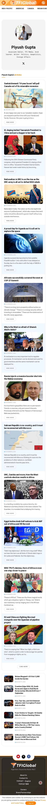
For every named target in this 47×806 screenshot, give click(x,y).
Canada (30, 8)
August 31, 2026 (20, 681)
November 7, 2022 (10, 353)
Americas (20, 8)
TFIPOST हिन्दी (23, 784)
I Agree (31, 803)
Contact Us (23, 778)
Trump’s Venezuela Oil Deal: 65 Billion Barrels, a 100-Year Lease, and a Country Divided (27, 725)
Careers (23, 789)
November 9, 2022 (10, 156)
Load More (23, 666)
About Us (23, 775)
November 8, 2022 (10, 255)
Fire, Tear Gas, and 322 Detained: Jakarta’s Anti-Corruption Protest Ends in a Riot (27, 703)
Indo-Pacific (7, 8)
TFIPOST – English (23, 781)
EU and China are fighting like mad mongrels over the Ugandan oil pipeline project (21, 620)
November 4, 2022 (10, 594)
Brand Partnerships (23, 792)
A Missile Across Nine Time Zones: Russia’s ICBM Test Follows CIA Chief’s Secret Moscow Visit (28, 737)
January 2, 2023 (10, 109)
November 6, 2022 (10, 451)
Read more (10, 122)
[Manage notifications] (40, 783)
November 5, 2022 (10, 501)
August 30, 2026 (20, 718)
